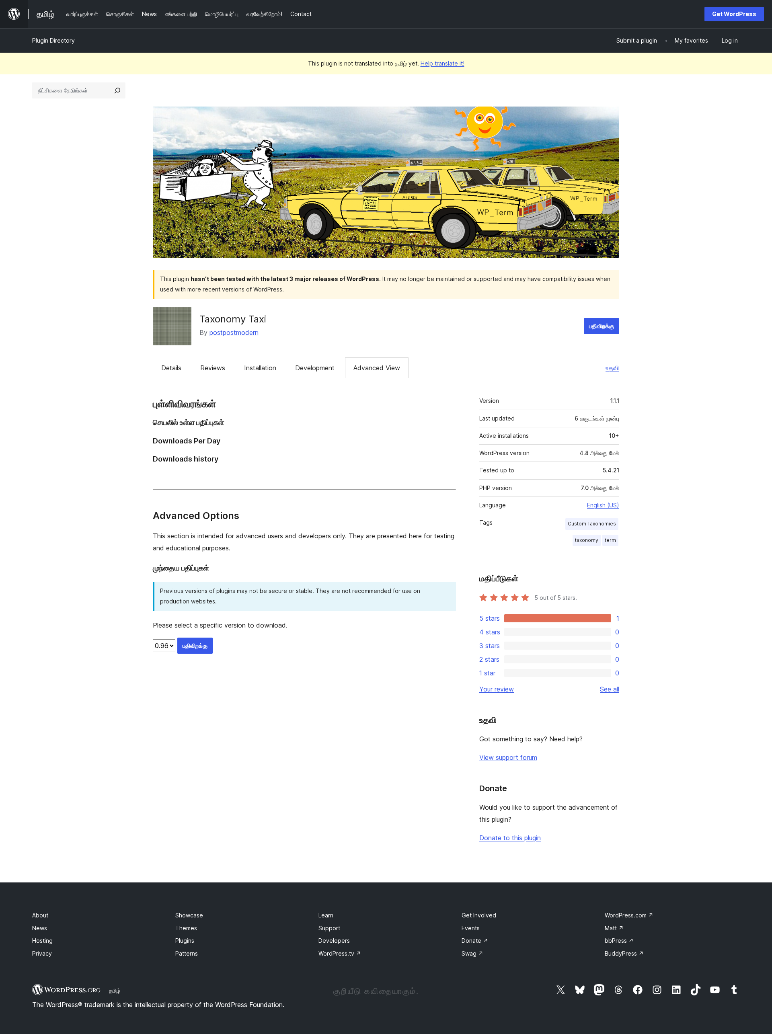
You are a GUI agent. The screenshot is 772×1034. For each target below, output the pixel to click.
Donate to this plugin (510, 838)
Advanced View (376, 368)
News (39, 928)
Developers (334, 940)
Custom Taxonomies (592, 524)
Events (471, 928)
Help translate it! (442, 63)
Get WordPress (734, 13)
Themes (186, 928)
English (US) (603, 505)
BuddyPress (624, 953)
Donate (475, 940)
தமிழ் (114, 990)
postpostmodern (234, 332)
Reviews (212, 368)
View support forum (508, 757)
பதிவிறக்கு (601, 325)
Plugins (184, 940)
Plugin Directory (53, 40)
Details (171, 368)
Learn (325, 915)
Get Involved (479, 915)
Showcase (189, 915)
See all (609, 689)
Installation (260, 368)
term (610, 540)
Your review (496, 689)
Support (329, 928)
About (40, 915)
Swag (472, 953)
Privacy (42, 953)
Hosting (42, 940)
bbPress (619, 940)
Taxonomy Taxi (232, 319)
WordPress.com (629, 915)
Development (315, 368)
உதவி (612, 368)
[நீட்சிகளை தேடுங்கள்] (117, 90)
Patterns (186, 953)
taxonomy (586, 540)
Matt (614, 928)
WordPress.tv (339, 953)
